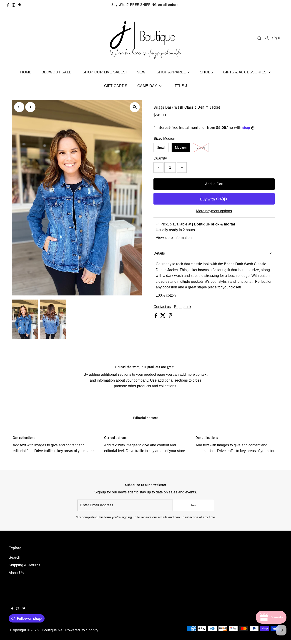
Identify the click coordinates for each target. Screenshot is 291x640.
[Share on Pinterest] (170, 316)
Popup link (182, 307)
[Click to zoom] (135, 107)
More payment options (214, 211)
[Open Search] (259, 38)
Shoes (206, 72)
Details (159, 253)
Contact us (162, 307)
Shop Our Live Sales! (105, 72)
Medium (181, 147)
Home (26, 72)
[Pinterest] (19, 5)
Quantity (160, 158)
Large (203, 147)
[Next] (30, 107)
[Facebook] (8, 5)
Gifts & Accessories (245, 72)
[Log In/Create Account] (267, 38)
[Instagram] (13, 5)
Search (14, 557)
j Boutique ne (51, 630)
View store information (174, 238)
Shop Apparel (172, 72)
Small (161, 147)
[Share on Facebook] (156, 316)
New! (142, 72)
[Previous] (19, 107)
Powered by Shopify (81, 630)
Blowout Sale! (57, 72)
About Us (16, 573)
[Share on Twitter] (163, 316)
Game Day (147, 86)
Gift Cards (115, 86)
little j (179, 86)
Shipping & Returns (24, 565)
